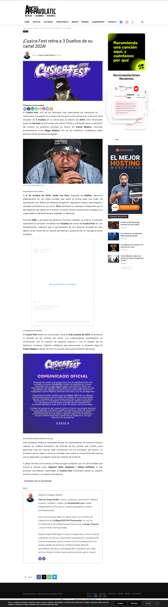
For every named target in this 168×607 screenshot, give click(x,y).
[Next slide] (153, 111)
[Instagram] (43, 108)
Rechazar (134, 603)
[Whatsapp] (36, 108)
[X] (28, 108)
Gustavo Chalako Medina (46, 55)
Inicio (24, 28)
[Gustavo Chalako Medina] (27, 55)
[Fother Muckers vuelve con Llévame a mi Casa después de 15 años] (113, 259)
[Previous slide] (100, 111)
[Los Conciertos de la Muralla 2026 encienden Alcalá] (113, 236)
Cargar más (125, 268)
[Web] (43, 558)
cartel (88, 463)
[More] (51, 108)
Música (36, 28)
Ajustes (148, 603)
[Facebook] (25, 108)
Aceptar (120, 603)
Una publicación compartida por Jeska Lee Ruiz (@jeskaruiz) (63, 322)
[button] (142, 22)
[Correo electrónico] (40, 558)
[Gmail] (40, 108)
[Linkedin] (32, 108)
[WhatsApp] (49, 577)
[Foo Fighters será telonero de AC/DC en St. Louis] (113, 248)
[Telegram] (47, 108)
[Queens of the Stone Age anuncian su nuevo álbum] (113, 225)
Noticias (30, 28)
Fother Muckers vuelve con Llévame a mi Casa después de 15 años (132, 258)
